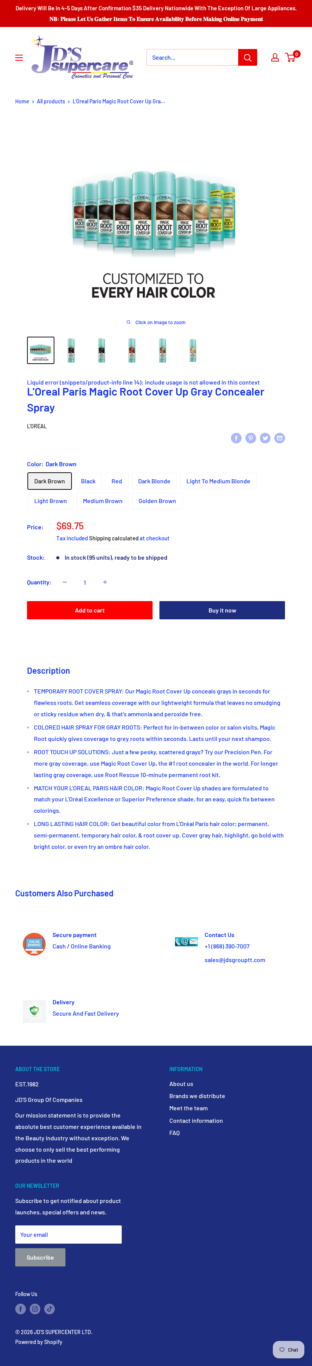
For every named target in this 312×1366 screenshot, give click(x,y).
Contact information (196, 1120)
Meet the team (188, 1107)
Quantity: (39, 582)
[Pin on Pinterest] (250, 437)
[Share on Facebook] (236, 437)
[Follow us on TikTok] (49, 1308)
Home (22, 101)
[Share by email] (279, 437)
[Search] (247, 57)
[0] (290, 57)
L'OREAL (37, 426)
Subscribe (40, 1257)
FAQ (174, 1132)
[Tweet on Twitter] (265, 437)
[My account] (275, 57)
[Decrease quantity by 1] (65, 582)
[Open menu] (19, 58)
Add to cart (90, 610)
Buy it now (222, 610)
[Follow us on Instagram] (35, 1308)
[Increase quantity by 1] (105, 582)
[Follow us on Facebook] (20, 1308)
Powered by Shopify (38, 1342)
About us (181, 1083)
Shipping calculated (113, 538)
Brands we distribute (197, 1095)
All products (51, 101)
